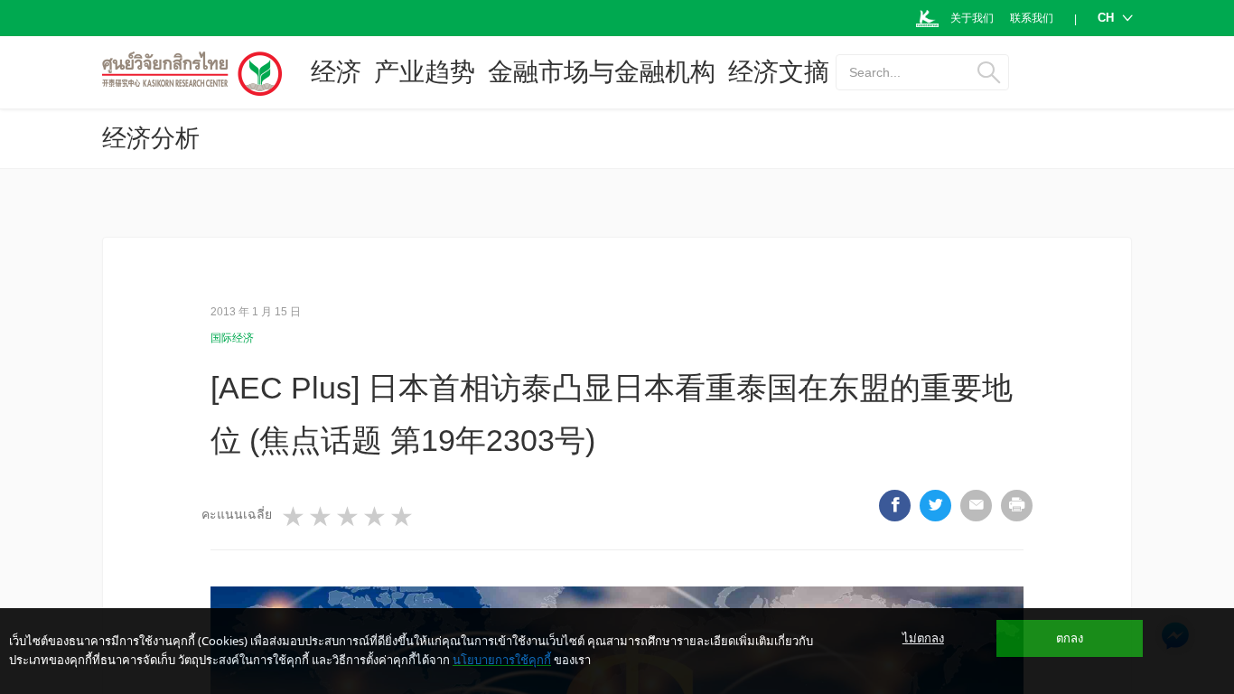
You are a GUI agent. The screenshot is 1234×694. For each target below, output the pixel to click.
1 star (294, 517)
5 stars (402, 517)
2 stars (321, 517)
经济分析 (151, 138)
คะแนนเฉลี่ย (236, 514)
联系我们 (1031, 18)
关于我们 (972, 18)
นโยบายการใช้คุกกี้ (502, 660)
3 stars (348, 517)
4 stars (375, 517)
